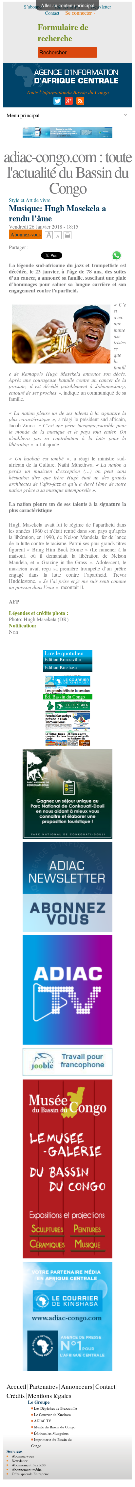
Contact (105, 1386)
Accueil (16, 1386)
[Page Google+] (68, 102)
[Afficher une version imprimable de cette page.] (67, 234)
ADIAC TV (42, 1420)
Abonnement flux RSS (29, 1464)
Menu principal (23, 115)
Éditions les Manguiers (51, 1433)
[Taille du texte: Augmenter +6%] (49, 235)
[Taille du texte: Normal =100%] (58, 235)
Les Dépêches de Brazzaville (55, 1408)
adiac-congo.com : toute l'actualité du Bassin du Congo (67, 171)
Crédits (16, 1395)
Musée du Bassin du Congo (54, 1426)
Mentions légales (49, 1395)
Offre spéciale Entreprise (30, 1473)
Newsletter (20, 1460)
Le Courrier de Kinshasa (52, 1414)
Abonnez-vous (23, 1456)
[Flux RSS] (79, 102)
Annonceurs (76, 1386)
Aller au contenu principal (67, 5)
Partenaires (43, 1386)
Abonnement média (27, 1469)
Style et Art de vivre (29, 199)
